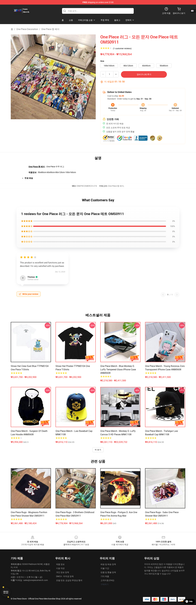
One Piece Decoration (27, 29)
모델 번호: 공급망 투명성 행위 (69, 580)
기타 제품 (105, 576)
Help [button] (191, 601)
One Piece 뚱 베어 (50, 29)
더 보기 (98, 450)
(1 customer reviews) (122, 48)
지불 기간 (105, 568)
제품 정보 (60, 564)
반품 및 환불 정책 (108, 572)
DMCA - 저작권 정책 (65, 576)
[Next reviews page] (176, 294)
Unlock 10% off (5, 592)
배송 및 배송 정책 (108, 564)
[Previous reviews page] (163, 294)
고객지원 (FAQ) (107, 580)
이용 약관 (60, 568)
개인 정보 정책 (62, 572)
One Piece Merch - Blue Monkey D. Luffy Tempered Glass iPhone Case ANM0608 (118, 369)
